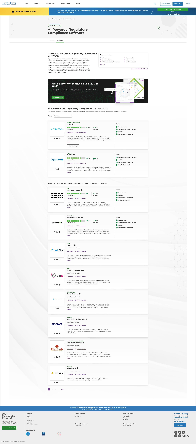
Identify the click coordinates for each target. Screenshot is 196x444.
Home (26, 3)
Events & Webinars (65, 3)
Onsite (124, 417)
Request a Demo (178, 3)
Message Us (179, 425)
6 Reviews (70, 226)
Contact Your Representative (172, 9)
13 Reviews (70, 132)
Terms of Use (29, 422)
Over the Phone (126, 416)
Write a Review (58, 97)
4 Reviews (70, 251)
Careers (28, 416)
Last (62, 389)
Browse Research (78, 425)
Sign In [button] (187, 3)
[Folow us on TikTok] (179, 436)
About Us (28, 415)
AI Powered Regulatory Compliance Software (63, 19)
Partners (76, 415)
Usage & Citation (30, 420)
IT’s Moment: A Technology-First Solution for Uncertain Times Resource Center (100, 407)
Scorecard (72, 146)
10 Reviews (70, 163)
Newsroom (28, 417)
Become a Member (8, 428)
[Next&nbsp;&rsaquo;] (59, 389)
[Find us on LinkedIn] (176, 432)
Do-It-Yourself (126, 415)
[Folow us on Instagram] (176, 436)
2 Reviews (70, 325)
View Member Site (166, 3)
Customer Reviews (50, 3)
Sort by (50, 116)
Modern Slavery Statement (32, 424)
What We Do (37, 3)
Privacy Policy (29, 423)
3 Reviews (70, 276)
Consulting (125, 419)
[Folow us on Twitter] (183, 432)
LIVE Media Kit (78, 416)
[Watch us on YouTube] (179, 432)
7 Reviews (70, 198)
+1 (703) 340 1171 (110, 409)
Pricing (78, 3)
